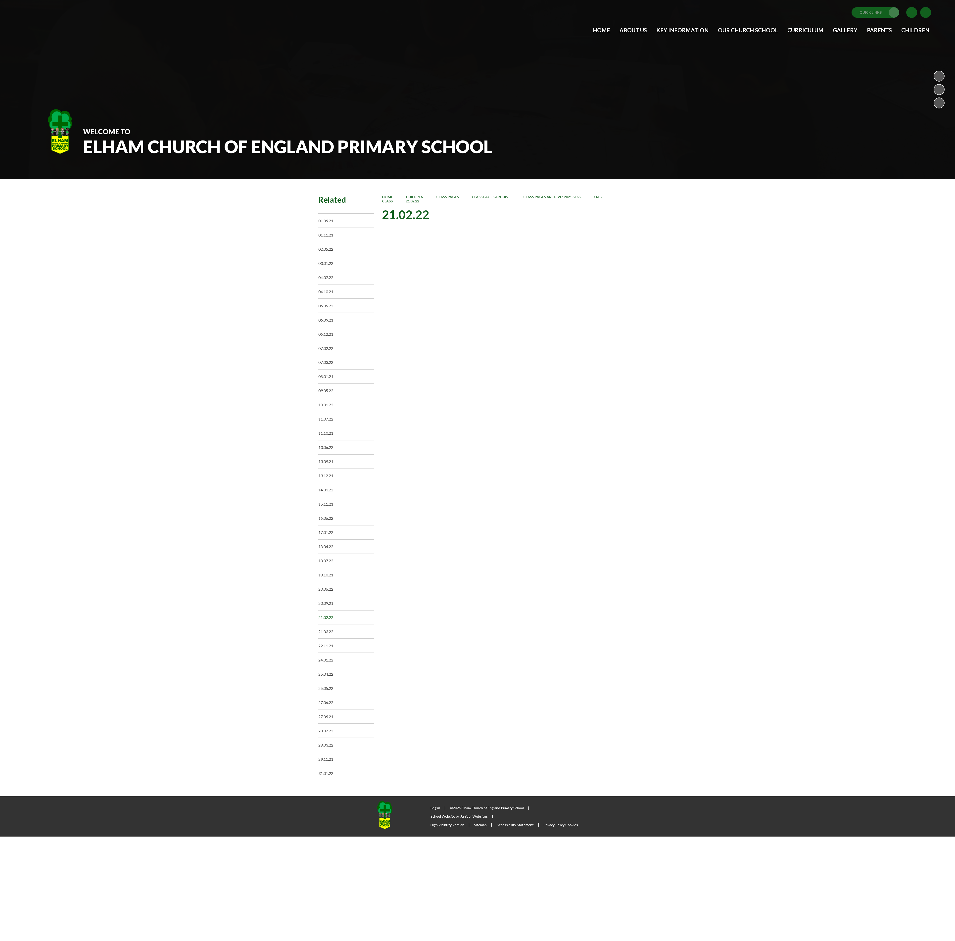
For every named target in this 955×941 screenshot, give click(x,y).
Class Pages (447, 197)
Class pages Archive (491, 197)
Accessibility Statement (515, 825)
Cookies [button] (571, 825)
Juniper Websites (474, 816)
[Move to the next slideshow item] (939, 102)
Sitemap (480, 825)
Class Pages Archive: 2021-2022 (552, 197)
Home (387, 197)
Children (415, 197)
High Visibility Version (447, 825)
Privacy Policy (554, 825)
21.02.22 (412, 201)
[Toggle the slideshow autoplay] (939, 76)
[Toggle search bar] (925, 12)
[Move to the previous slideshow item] (939, 89)
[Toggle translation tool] (911, 12)
